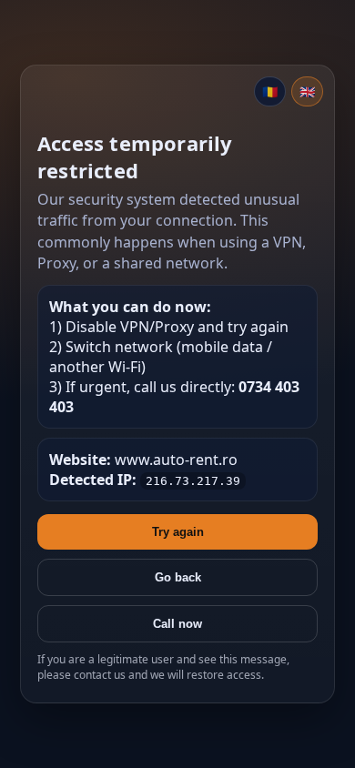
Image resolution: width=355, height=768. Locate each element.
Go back (178, 577)
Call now (177, 624)
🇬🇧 (307, 91)
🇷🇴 (270, 91)
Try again (178, 532)
